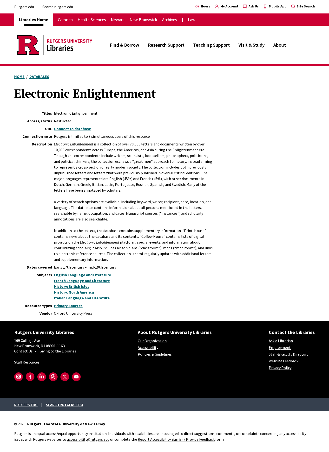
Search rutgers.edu (57, 6)
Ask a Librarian (281, 340)
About (279, 45)
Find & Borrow (124, 45)
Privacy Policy (280, 367)
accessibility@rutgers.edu (88, 439)
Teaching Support (211, 45)
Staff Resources (26, 362)
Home (19, 76)
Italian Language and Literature (82, 297)
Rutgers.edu (24, 6)
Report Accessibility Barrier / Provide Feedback (176, 439)
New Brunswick (143, 19)
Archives (169, 19)
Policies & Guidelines (155, 354)
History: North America (74, 292)
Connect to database (72, 128)
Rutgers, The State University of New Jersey (66, 423)
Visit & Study (251, 45)
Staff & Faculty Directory (288, 354)
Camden (65, 19)
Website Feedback (283, 360)
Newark (118, 19)
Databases (39, 76)
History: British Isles (71, 286)
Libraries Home (33, 19)
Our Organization (152, 340)
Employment (280, 347)
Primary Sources (68, 305)
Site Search (305, 6)
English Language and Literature (82, 274)
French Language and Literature (82, 280)
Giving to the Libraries (57, 351)
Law (191, 19)
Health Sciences (92, 19)
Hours (205, 6)
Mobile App (277, 6)
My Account (229, 6)
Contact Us (23, 351)
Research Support (166, 45)
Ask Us (253, 6)
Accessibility (148, 347)
